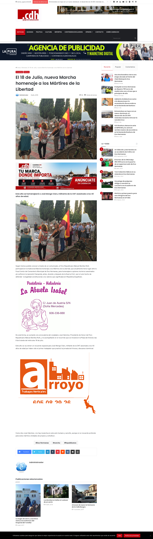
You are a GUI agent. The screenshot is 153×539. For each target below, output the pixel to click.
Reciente (107, 67)
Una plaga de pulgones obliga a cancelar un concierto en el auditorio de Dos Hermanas (125, 184)
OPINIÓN (88, 32)
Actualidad (19, 72)
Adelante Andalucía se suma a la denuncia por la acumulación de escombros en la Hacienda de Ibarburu (125, 102)
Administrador (23, 95)
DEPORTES (58, 32)
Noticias (24, 67)
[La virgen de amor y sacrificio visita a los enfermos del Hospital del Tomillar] (28, 500)
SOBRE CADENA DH (112, 32)
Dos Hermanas (43, 443)
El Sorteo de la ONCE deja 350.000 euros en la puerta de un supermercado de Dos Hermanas (125, 163)
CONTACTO (99, 32)
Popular (118, 67)
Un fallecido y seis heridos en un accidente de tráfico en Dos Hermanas (125, 152)
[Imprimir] (78, 452)
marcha (57, 443)
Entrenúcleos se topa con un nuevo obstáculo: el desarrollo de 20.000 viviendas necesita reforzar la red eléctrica (125, 115)
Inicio (19, 67)
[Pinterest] (58, 452)
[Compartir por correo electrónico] (73, 452)
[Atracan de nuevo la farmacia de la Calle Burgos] (84, 493)
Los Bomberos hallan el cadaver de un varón (56, 501)
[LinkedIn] (48, 452)
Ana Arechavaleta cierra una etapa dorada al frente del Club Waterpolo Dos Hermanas (125, 78)
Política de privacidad (132, 535)
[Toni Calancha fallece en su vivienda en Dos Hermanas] (107, 175)
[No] (150, 536)
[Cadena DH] (29, 15)
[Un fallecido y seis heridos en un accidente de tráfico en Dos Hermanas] (107, 152)
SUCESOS (30, 32)
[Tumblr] (53, 452)
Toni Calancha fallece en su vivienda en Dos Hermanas (125, 173)
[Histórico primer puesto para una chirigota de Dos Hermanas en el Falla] (107, 196)
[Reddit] (63, 452)
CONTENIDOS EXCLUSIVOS (74, 32)
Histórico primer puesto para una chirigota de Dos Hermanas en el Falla (125, 195)
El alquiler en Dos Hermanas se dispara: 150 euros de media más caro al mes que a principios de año (125, 90)
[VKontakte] (68, 452)
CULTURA (48, 32)
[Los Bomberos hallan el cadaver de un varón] (56, 491)
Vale (119, 535)
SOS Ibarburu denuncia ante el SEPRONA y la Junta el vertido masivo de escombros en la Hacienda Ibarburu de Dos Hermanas (125, 130)
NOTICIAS (20, 32)
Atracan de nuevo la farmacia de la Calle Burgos (83, 506)
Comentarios (130, 67)
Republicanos (70, 443)
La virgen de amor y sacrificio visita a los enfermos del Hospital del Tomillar (27, 521)
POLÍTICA (39, 32)
